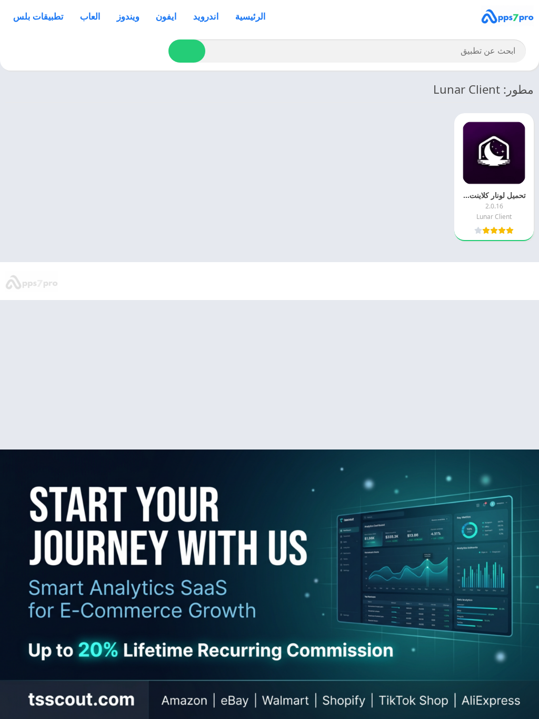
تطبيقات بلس (38, 16)
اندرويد (206, 16)
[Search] (186, 51)
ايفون (166, 16)
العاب (90, 16)
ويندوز (128, 16)
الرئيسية (250, 16)
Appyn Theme (422, 281)
